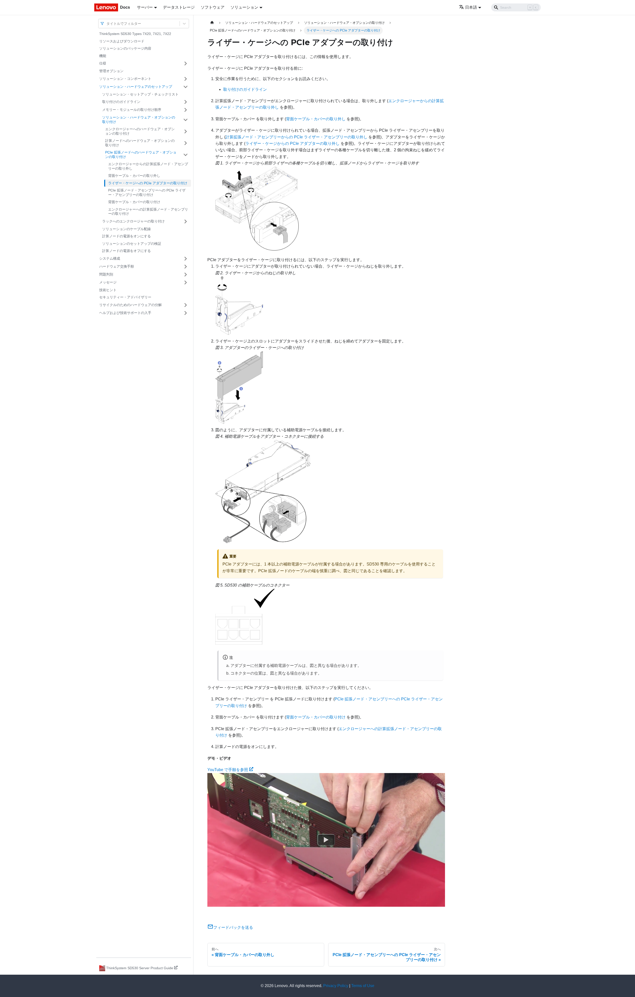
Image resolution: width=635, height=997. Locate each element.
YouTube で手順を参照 (227, 770)
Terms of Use (362, 986)
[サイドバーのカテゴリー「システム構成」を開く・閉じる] (185, 259)
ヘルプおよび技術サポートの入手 (125, 313)
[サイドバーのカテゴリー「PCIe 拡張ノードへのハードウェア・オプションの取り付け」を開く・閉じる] (185, 154)
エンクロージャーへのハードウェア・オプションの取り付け (140, 131)
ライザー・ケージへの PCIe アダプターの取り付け (147, 183)
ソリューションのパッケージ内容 (125, 48)
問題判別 (106, 274)
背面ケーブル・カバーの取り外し (134, 176)
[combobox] (106, 23)
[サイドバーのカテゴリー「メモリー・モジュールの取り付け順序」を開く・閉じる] (185, 110)
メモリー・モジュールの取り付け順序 (131, 110)
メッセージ (108, 282)
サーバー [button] (145, 7)
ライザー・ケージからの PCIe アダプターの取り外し (292, 143)
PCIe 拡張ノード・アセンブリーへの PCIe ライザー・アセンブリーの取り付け (147, 192)
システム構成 (109, 258)
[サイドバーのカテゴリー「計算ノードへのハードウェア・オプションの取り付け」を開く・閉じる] (185, 143)
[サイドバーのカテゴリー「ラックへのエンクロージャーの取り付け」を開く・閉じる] (185, 221)
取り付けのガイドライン (121, 102)
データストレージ (179, 7)
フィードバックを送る (233, 927)
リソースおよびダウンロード (121, 41)
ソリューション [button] (244, 7)
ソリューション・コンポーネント (125, 79)
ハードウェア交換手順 (116, 266)
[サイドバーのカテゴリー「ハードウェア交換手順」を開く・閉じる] (185, 267)
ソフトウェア (212, 7)
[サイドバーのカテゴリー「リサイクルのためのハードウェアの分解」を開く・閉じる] (185, 305)
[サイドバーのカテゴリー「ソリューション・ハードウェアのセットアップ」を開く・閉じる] (185, 87)
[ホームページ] (212, 23)
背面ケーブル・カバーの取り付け (134, 202)
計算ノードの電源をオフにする (126, 251)
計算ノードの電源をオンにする (126, 236)
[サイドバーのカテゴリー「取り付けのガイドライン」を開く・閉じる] (185, 102)
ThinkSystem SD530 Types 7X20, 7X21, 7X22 (135, 34)
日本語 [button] (471, 7)
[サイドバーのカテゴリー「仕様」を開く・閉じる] (185, 63)
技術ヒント (108, 290)
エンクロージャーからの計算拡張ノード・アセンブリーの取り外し (148, 166)
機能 (102, 56)
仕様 (102, 63)
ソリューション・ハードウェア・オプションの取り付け (138, 119)
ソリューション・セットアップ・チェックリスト (140, 94)
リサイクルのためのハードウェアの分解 (130, 305)
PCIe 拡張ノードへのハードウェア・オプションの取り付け (140, 154)
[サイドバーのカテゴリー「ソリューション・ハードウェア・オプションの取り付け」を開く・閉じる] (185, 119)
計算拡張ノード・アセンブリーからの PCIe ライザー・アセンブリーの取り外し (296, 137)
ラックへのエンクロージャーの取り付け (133, 221)
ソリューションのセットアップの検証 (131, 244)
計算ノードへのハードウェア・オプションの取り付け (140, 143)
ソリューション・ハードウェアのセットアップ (135, 87)
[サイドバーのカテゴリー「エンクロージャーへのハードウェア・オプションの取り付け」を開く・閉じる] (185, 131)
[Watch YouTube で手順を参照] (326, 840)
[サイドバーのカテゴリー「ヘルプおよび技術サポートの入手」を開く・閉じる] (185, 313)
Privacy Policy (335, 986)
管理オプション (111, 71)
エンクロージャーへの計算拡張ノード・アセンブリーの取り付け (148, 211)
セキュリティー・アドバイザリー (125, 297)
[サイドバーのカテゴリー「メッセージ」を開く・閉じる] (185, 282)
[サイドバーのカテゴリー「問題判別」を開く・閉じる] (185, 275)
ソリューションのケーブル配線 (126, 229)
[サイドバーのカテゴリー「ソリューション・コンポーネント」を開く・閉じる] (185, 79)
